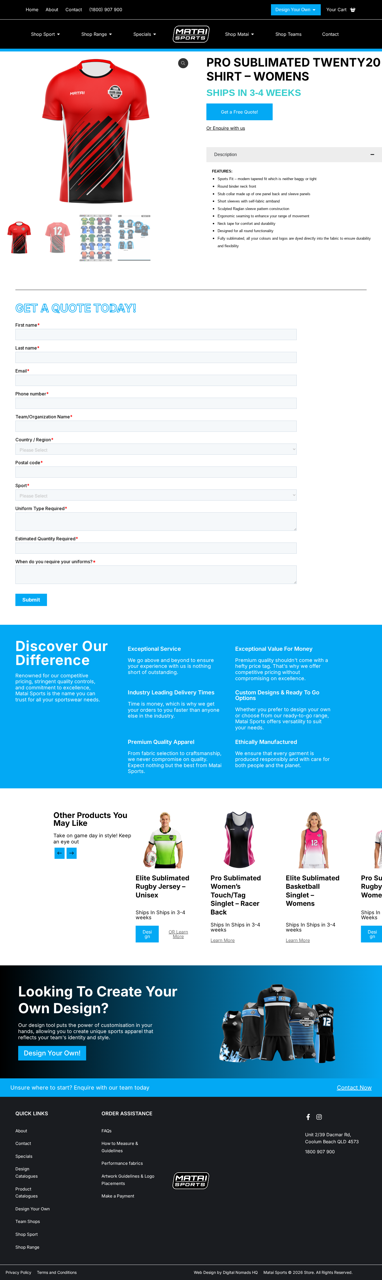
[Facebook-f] (308, 1117)
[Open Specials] (154, 34)
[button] (60, 853)
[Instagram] (319, 1117)
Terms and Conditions (57, 1272)
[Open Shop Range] (110, 34)
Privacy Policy (18, 1272)
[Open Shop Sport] (58, 34)
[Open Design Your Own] (314, 9)
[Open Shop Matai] (252, 34)
